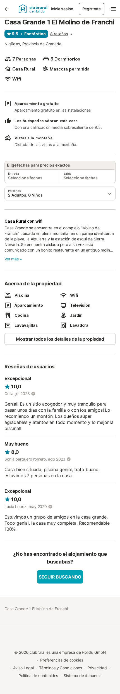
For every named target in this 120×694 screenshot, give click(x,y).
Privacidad (97, 667)
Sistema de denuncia (82, 675)
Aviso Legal (23, 667)
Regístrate (91, 8)
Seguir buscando (60, 577)
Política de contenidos (38, 675)
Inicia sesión (62, 8)
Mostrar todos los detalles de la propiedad (60, 339)
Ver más (11, 259)
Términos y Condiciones (60, 667)
